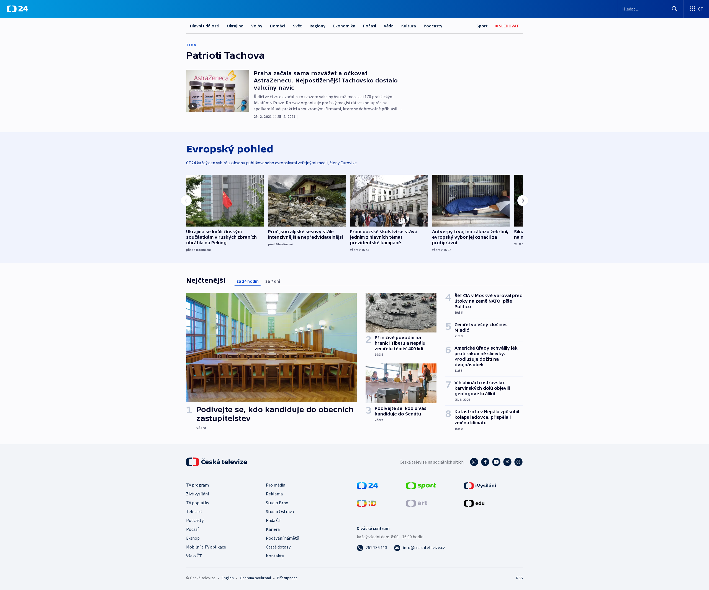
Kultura (408, 25)
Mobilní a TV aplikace (206, 547)
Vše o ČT (194, 555)
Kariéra (273, 529)
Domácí (277, 25)
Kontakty (275, 555)
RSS (519, 577)
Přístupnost (287, 577)
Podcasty (433, 25)
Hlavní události (204, 25)
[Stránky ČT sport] (421, 485)
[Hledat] (675, 9)
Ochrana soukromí (255, 577)
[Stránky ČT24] (367, 485)
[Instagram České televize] (474, 462)
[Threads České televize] (518, 462)
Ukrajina (235, 25)
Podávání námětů (282, 538)
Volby (256, 25)
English (227, 577)
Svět (297, 25)
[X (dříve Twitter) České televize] (507, 462)
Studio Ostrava (280, 511)
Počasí (369, 25)
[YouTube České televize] (496, 462)
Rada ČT (273, 520)
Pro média (275, 485)
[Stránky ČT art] (416, 503)
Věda (389, 25)
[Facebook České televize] (485, 462)
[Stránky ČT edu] (474, 503)
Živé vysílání (197, 494)
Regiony (317, 25)
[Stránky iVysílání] (480, 485)
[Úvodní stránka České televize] (217, 462)
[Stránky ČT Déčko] (366, 503)
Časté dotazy (278, 547)
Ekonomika (344, 25)
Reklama (274, 494)
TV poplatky (197, 502)
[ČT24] (17, 9)
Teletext (194, 511)
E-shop (193, 538)
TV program (197, 485)
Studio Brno (277, 502)
